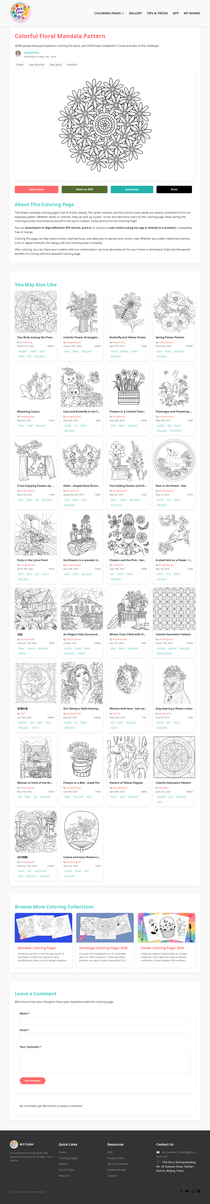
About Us (64, 1176)
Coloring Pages (68, 1158)
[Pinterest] (198, 1192)
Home (62, 1152)
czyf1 (23, 713)
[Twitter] (187, 1192)
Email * (24, 1030)
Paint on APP (84, 189)
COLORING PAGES (108, 13)
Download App (116, 1170)
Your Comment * (31, 1047)
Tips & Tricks (66, 1170)
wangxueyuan (73, 342)
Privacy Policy (115, 1158)
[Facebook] (181, 1192)
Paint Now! (36, 189)
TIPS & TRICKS (157, 13)
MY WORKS (192, 13)
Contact (112, 1176)
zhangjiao (164, 787)
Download (132, 189)
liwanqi (116, 713)
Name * (25, 1013)
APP (176, 13)
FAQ (110, 1152)
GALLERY (135, 13)
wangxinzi (118, 564)
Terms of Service (117, 1164)
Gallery (63, 1164)
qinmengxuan (166, 342)
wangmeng (31, 52)
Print (174, 189)
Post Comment (33, 1080)
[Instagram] (192, 1192)
